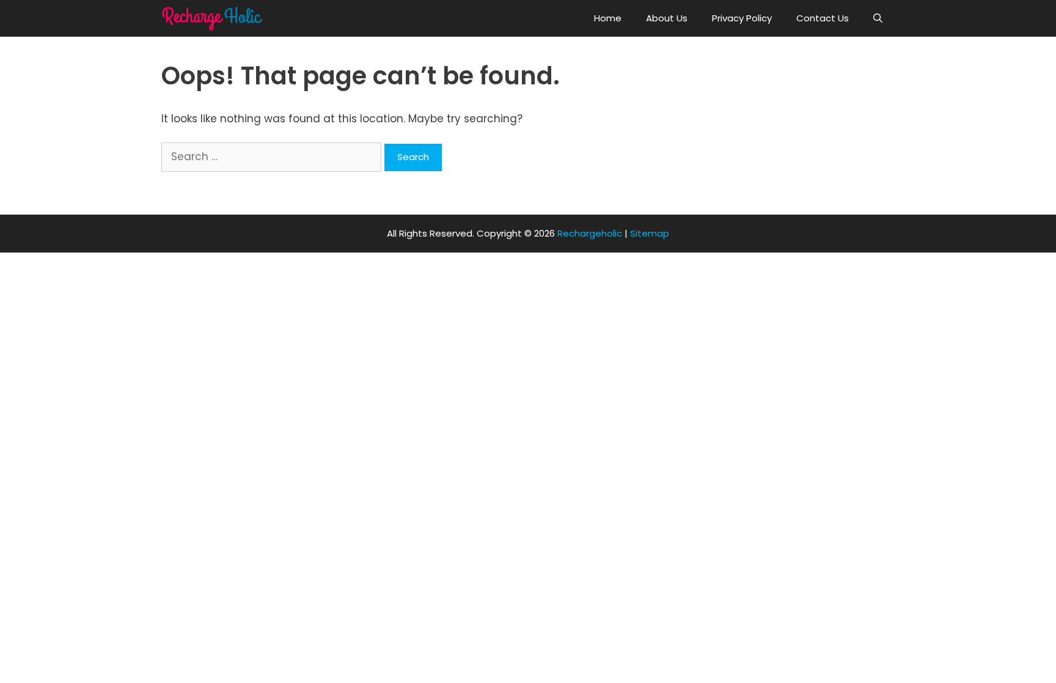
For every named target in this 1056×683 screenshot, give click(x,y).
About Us (667, 18)
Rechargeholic (589, 233)
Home (608, 18)
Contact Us (822, 18)
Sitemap (649, 233)
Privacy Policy (742, 18)
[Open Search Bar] (878, 18)
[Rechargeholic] (215, 18)
